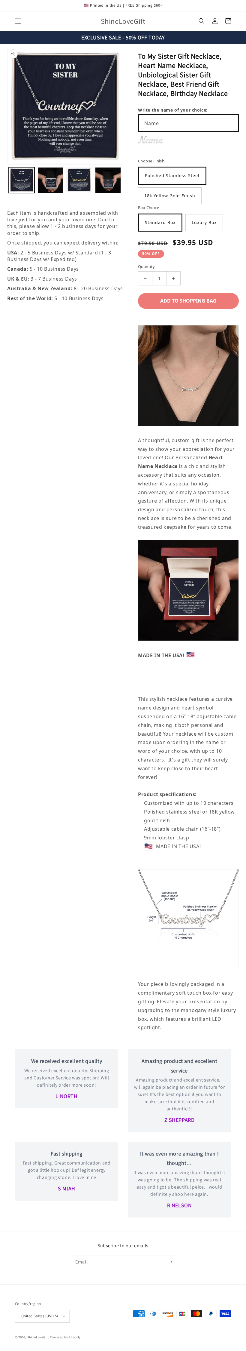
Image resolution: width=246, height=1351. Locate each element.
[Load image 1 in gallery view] (21, 180)
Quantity (146, 266)
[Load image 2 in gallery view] (50, 180)
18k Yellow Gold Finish (169, 195)
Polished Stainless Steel (172, 175)
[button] (18, 21)
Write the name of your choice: (173, 110)
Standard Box (160, 222)
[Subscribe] (170, 1262)
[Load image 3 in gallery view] (79, 180)
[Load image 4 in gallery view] (108, 180)
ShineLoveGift (38, 1337)
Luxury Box (204, 222)
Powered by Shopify (65, 1337)
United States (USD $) (39, 1316)
